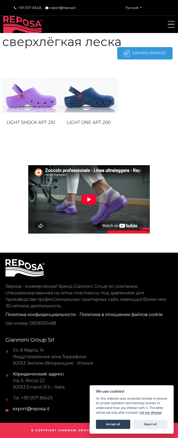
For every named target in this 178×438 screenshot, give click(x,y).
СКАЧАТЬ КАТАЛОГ (149, 53)
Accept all (113, 424)
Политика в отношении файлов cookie (121, 314)
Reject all (150, 424)
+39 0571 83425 (29, 8)
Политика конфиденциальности (40, 314)
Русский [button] (132, 8)
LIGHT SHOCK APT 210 (31, 122)
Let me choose (150, 412)
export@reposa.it (63, 8)
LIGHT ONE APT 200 (89, 122)
